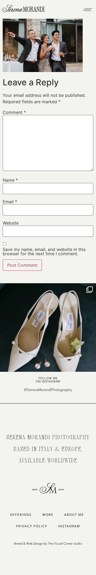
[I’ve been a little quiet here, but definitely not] (48, 331)
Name (10, 180)
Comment (14, 112)
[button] (87, 8)
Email (10, 201)
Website (11, 223)
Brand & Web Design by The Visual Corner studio (48, 543)
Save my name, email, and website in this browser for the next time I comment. (44, 251)
